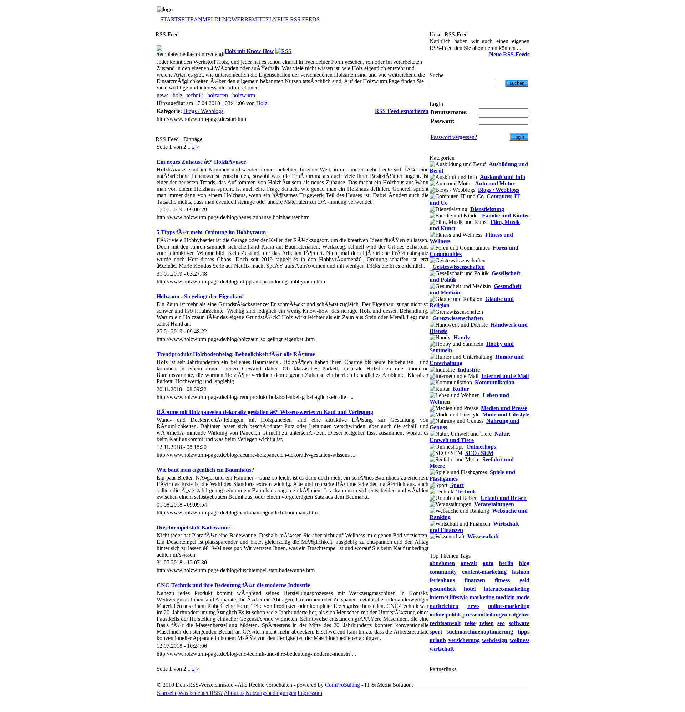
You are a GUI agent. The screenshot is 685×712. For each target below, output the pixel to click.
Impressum (310, 693)
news (162, 95)
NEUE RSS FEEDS (296, 19)
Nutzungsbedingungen (270, 693)
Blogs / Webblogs (203, 111)
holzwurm (243, 95)
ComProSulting (342, 685)
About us (234, 693)
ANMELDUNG (213, 19)
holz (177, 95)
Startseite (167, 693)
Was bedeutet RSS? (200, 693)
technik (195, 95)
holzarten (217, 95)
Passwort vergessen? (454, 137)
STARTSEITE (177, 19)
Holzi (262, 103)
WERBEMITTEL (252, 19)
